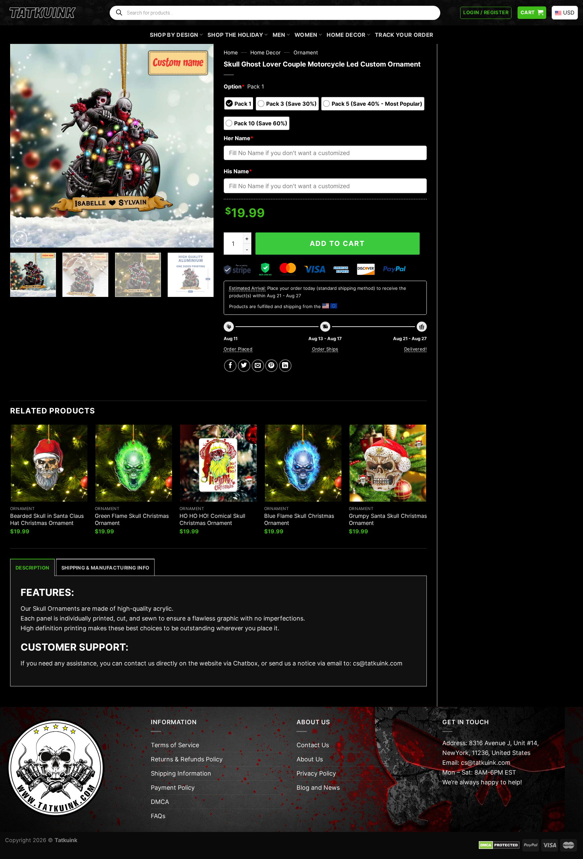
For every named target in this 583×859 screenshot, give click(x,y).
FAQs (158, 815)
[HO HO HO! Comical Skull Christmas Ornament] (218, 463)
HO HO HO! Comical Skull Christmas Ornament (212, 519)
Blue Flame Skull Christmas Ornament (299, 519)
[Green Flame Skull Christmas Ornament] (133, 463)
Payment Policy (173, 787)
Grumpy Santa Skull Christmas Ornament (388, 519)
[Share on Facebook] (230, 365)
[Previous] (23, 145)
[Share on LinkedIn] (285, 365)
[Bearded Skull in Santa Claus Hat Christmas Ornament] (49, 463)
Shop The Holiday (235, 34)
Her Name (238, 138)
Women (306, 34)
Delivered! (415, 349)
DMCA (160, 801)
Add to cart (337, 243)
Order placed (238, 349)
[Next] (201, 145)
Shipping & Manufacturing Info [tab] (105, 568)
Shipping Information (181, 773)
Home (231, 52)
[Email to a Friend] (258, 365)
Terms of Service (175, 745)
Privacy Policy (316, 773)
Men (279, 34)
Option (234, 86)
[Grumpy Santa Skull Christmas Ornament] (388, 463)
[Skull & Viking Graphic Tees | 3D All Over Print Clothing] (42, 12)
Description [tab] (32, 568)
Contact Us (313, 745)
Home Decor (346, 34)
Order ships (325, 349)
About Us (310, 759)
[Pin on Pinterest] (271, 365)
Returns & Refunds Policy (187, 759)
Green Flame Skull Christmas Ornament (132, 519)
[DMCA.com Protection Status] (499, 844)
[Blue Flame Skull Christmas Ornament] (303, 463)
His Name (238, 171)
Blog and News (318, 787)
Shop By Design (174, 34)
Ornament (306, 52)
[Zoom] (19, 238)
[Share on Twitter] (244, 365)
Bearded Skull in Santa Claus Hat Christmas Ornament (47, 519)
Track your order (404, 34)
